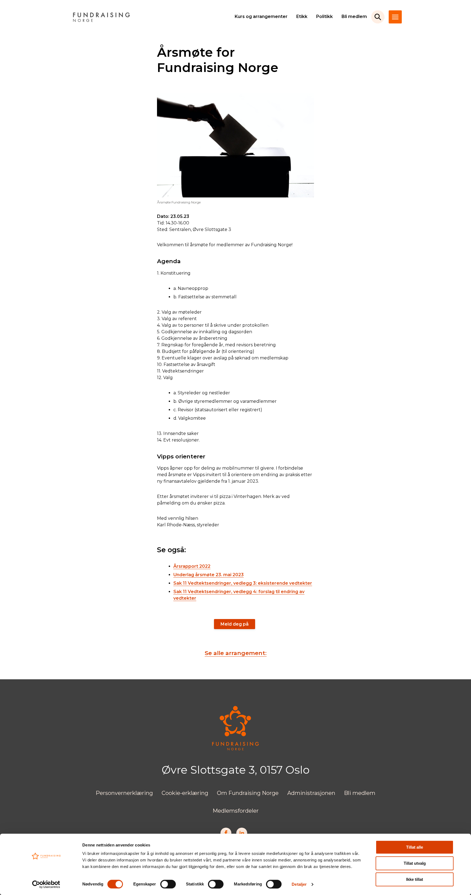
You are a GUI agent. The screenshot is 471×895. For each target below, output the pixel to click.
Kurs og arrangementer (261, 16)
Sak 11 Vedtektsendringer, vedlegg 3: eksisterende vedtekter (242, 583)
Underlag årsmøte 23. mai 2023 (208, 574)
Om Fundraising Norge (248, 793)
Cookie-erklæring (185, 793)
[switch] (168, 884)
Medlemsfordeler (236, 810)
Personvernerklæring (124, 793)
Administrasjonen (311, 793)
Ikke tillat (414, 879)
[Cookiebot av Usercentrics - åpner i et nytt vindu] (46, 884)
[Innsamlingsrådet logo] (235, 749)
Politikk (324, 16)
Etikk (301, 16)
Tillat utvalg (415, 863)
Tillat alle (414, 847)
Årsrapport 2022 (191, 566)
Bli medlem (354, 16)
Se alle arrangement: (236, 653)
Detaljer (299, 884)
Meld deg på (235, 624)
